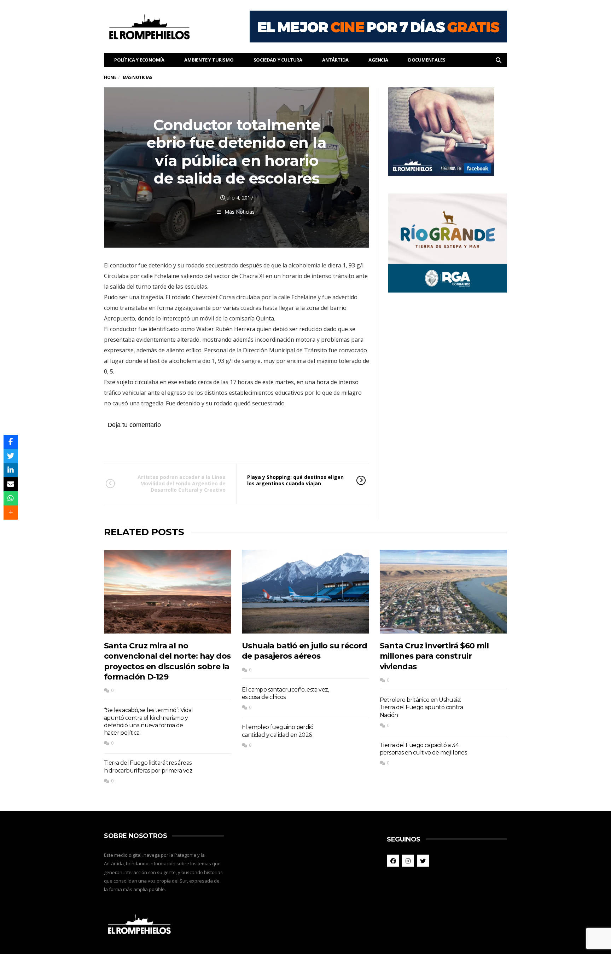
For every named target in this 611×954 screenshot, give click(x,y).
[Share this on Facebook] (11, 442)
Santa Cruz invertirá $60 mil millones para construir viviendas (434, 656)
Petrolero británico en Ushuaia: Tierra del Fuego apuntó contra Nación (421, 707)
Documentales (427, 60)
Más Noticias (240, 211)
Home (110, 77)
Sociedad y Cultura (278, 60)
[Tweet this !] (11, 456)
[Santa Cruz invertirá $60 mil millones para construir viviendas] (443, 592)
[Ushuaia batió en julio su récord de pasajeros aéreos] (305, 592)
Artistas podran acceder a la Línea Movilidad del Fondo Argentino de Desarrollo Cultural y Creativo (182, 483)
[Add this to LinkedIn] (11, 470)
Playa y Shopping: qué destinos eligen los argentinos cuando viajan (295, 480)
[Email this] (11, 484)
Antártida (335, 60)
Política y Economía (139, 60)
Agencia (378, 60)
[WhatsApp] (11, 498)
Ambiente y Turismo (208, 60)
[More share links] (11, 512)
